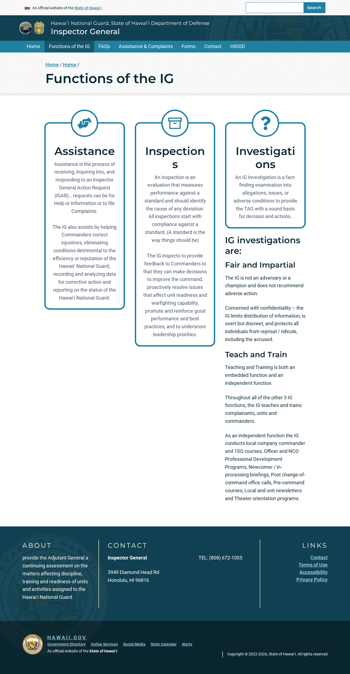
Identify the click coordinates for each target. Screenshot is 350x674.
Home (33, 46)
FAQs (104, 46)
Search (314, 7)
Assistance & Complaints (146, 46)
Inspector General (85, 31)
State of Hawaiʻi (88, 8)
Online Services (104, 644)
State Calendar (164, 644)
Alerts (187, 644)
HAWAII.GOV (67, 637)
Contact (212, 46)
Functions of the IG (69, 46)
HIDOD (237, 46)
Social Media (134, 644)
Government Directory (66, 644)
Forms (189, 46)
